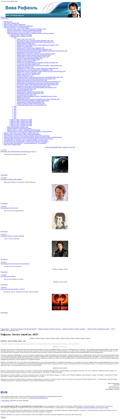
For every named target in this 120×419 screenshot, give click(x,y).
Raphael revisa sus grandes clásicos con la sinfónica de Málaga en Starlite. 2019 (37, 62)
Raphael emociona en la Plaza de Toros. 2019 (28, 52)
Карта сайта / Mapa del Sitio (11, 23)
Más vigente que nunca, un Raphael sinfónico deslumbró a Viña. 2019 (35, 40)
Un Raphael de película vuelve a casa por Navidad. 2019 (31, 105)
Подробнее (4, 175)
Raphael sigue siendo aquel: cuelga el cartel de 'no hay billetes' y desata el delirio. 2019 (39, 65)
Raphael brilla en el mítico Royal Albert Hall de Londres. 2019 (33, 56)
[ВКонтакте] (2, 392)
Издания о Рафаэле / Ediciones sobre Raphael (19, 128)
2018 (15, 106)
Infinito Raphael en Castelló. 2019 (26, 43)
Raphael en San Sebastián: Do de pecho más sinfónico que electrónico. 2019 (36, 87)
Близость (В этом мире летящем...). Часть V (13, 289)
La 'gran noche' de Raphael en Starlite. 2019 (28, 64)
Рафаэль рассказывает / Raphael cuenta (17, 127)
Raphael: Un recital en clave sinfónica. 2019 (28, 59)
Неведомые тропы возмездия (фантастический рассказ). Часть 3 (18, 151)
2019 (15, 37)
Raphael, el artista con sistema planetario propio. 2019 (31, 103)
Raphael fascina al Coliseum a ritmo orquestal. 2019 (30, 92)
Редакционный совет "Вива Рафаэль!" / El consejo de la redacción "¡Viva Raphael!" (26, 141)
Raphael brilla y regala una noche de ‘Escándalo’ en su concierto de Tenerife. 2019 (38, 99)
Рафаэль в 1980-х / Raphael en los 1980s (21, 122)
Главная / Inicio (8, 21)
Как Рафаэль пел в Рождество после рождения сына (15, 263)
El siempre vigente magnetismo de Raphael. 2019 (29, 58)
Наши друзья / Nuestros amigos (12, 144)
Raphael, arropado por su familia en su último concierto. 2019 (33, 100)
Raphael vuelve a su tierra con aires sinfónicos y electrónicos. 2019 (34, 49)
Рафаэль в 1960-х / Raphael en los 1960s (21, 125)
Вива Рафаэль (6, 400)
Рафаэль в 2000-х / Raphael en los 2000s (21, 119)
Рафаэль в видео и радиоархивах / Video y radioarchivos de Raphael (22, 134)
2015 (15, 111)
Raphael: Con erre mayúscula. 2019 (26, 61)
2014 (15, 112)
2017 (15, 108)
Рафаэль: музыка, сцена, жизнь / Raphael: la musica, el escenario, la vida (26, 29)
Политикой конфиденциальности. (38, 397)
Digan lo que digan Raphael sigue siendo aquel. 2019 (30, 48)
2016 (15, 109)
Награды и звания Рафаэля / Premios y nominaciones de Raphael (24, 30)
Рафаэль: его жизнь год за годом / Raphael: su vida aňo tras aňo (24, 31)
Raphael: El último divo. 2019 (24, 90)
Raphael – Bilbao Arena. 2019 (25, 75)
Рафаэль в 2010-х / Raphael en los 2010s (21, 36)
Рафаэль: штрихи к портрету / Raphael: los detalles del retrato (23, 130)
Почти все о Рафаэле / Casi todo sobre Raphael (16, 27)
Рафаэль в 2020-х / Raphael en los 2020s (21, 34)
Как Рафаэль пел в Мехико (8, 276)
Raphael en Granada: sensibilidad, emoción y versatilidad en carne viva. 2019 (37, 96)
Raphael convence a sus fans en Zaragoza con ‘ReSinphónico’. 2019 (34, 70)
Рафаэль (3, 17)
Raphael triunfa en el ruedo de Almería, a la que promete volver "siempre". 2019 (37, 45)
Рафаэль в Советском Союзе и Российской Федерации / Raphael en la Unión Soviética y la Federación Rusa (33, 137)
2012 (15, 115)
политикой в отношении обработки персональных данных (92, 407)
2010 (15, 118)
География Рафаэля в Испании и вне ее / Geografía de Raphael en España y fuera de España (28, 138)
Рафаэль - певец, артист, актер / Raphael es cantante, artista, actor (21, 133)
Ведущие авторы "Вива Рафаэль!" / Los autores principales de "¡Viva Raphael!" (25, 143)
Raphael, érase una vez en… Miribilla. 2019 (28, 74)
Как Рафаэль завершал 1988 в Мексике (11, 179)
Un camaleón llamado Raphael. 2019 (26, 89)
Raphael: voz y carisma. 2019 (24, 46)
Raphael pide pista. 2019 (23, 97)
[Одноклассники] (4, 392)
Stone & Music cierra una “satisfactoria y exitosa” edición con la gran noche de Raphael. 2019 (41, 71)
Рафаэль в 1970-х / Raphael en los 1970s (21, 124)
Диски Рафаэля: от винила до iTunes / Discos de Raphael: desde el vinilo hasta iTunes (26, 135)
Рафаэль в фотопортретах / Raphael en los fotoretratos (18, 26)
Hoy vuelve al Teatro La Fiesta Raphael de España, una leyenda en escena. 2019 (38, 84)
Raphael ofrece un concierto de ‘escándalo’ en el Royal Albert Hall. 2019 (36, 53)
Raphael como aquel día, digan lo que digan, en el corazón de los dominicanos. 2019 (39, 81)
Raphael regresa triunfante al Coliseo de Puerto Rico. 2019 (32, 80)
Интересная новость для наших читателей (12, 236)
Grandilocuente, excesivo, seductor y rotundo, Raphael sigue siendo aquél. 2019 (37, 68)
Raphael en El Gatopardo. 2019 (25, 67)
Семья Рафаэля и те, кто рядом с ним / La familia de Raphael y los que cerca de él (26, 140)
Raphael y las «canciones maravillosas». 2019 (29, 72)
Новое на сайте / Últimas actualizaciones (14, 24)
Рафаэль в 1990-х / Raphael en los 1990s (21, 121)
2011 (15, 116)
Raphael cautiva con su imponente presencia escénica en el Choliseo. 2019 (36, 78)
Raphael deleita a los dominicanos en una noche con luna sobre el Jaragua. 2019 (37, 83)
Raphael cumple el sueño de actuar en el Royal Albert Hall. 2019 (33, 55)
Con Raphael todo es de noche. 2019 (26, 94)
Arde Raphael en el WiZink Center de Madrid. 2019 (30, 102)
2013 (15, 113)
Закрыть (3, 417)
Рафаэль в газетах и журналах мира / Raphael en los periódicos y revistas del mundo (29, 131)
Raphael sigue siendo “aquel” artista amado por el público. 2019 (33, 86)
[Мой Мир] (6, 392)
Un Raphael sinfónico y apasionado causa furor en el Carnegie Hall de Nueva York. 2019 (40, 77)
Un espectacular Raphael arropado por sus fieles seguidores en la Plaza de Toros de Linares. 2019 (42, 51)
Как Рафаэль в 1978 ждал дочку (9, 208)
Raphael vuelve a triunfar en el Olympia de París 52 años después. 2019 (35, 42)
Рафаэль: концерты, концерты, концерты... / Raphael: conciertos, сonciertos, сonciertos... (31, 33)
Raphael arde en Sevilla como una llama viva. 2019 (30, 93)
